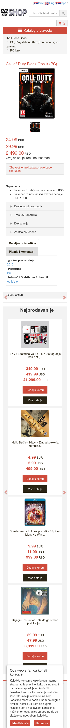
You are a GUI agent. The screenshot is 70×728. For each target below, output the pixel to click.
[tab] (35, 206)
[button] (4, 295)
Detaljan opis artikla (22, 243)
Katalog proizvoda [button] (38, 30)
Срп (63, 3)
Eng (51, 3)
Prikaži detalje (20, 723)
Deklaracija (21, 223)
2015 (10, 264)
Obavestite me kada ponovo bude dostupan (30, 169)
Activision (13, 281)
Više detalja (35, 400)
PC (9, 273)
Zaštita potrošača (25, 232)
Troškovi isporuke (25, 215)
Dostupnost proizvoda (28, 206)
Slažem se (41, 723)
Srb (40, 3)
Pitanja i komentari (21, 251)
